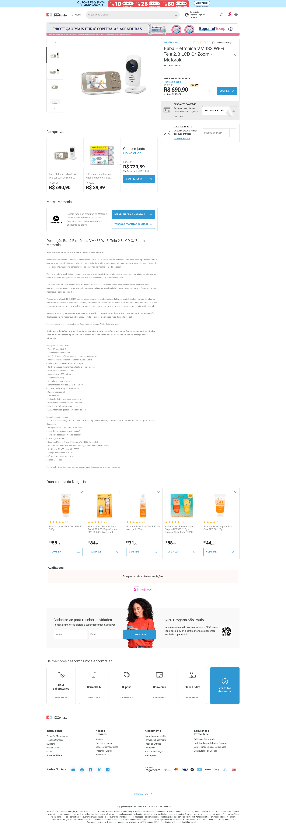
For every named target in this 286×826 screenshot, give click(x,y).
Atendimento (153, 730)
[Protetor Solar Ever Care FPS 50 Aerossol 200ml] (143, 506)
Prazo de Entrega (153, 744)
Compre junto (134, 179)
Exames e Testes (104, 743)
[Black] (143, 3)
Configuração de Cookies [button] (205, 751)
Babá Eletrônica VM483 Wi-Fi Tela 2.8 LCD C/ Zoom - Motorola (64, 176)
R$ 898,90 (53, 183)
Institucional (54, 730)
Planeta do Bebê (172, 81)
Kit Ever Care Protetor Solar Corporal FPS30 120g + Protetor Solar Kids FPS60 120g (179, 529)
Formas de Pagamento (155, 740)
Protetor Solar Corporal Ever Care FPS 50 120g (218, 528)
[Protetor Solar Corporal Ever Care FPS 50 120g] (220, 506)
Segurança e (201, 732)
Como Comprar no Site (155, 736)
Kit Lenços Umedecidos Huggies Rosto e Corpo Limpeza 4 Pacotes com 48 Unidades (100, 176)
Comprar (225, 91)
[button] (54, 55)
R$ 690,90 (60, 187)
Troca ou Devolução (154, 751)
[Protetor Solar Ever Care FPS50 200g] (66, 506)
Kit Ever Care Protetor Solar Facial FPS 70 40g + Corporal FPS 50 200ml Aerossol (103, 529)
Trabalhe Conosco (54, 740)
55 (54, 542)
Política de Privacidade (204, 739)
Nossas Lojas (52, 747)
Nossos (101, 732)
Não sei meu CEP (182, 138)
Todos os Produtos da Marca (131, 224)
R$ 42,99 (90, 183)
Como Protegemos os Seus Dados (210, 747)
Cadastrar (139, 634)
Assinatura (101, 754)
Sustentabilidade (54, 755)
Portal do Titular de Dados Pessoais (210, 743)
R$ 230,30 (176, 94)
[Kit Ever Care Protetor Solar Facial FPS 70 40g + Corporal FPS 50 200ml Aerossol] (104, 506)
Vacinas (99, 739)
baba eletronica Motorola (129, 214)
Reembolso (150, 747)
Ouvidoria (50, 744)
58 (170, 542)
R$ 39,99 (95, 187)
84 (93, 542)
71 (131, 542)
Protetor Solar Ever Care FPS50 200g (65, 528)
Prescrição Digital (104, 751)
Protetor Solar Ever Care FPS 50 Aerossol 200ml (143, 528)
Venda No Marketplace (57, 736)
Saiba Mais (179, 116)
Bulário (49, 751)
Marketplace (151, 755)
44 (208, 542)
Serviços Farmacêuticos (107, 747)
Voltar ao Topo (141, 794)
